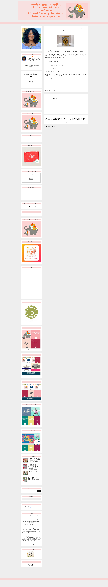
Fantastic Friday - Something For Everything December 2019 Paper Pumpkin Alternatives (34, 479)
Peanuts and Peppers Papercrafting (55, 575)
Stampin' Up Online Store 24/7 (31, 76)
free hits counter (31, 565)
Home (22, 23)
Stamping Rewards (82, 23)
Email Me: (31, 81)
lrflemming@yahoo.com (31, 82)
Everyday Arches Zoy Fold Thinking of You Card (33, 472)
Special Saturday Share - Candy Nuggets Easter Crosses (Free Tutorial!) (34, 459)
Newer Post (54, 118)
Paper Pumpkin (47, 23)
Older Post (78, 118)
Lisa (34, 56)
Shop (28, 23)
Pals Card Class (37, 23)
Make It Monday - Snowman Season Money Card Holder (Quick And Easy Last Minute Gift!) (33, 466)
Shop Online (34, 140)
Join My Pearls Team (70, 23)
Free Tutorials (58, 23)
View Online (28, 140)
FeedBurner (33, 180)
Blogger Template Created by (54, 578)
